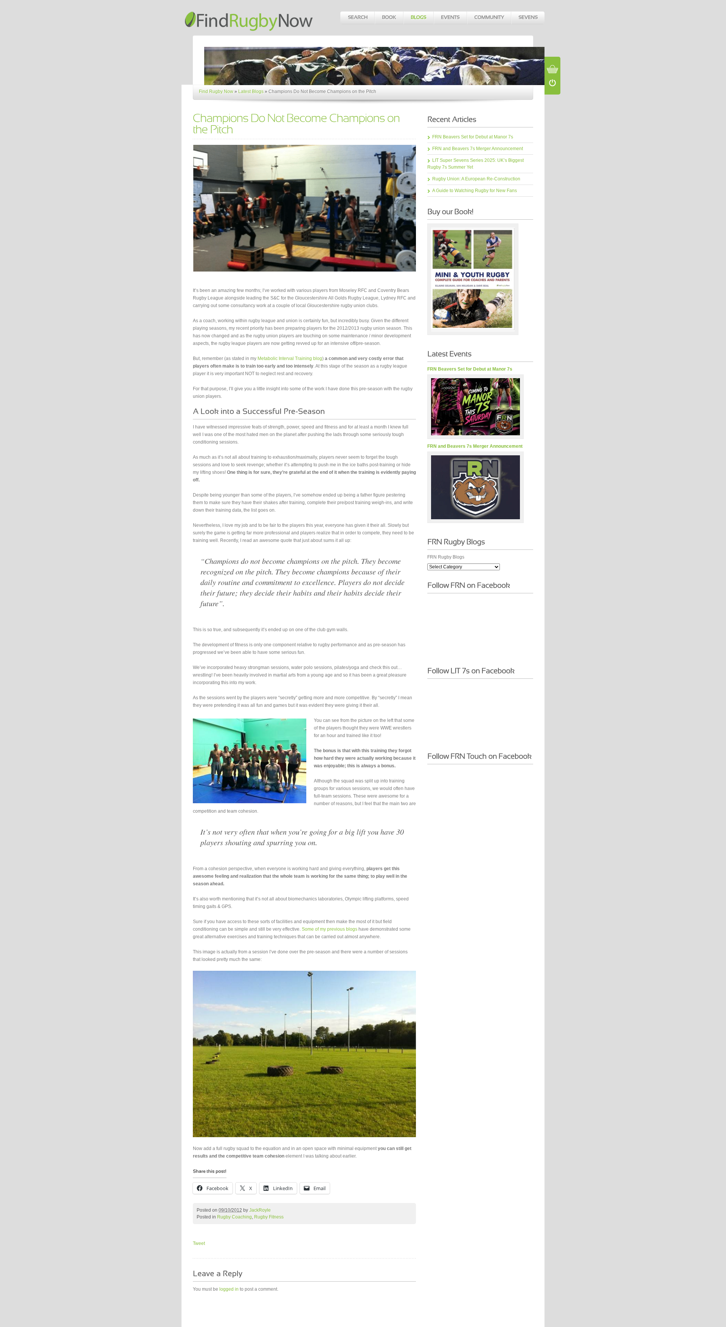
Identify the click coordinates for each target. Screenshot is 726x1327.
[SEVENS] (527, 17)
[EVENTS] (450, 17)
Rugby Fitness (269, 1217)
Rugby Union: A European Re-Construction (476, 179)
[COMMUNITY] (489, 17)
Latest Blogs (251, 91)
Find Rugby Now (216, 91)
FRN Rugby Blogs (445, 557)
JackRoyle (260, 1210)
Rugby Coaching (234, 1217)
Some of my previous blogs (329, 929)
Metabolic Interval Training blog (290, 358)
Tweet (199, 1243)
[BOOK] (388, 17)
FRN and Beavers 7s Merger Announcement (477, 148)
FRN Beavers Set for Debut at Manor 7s (472, 137)
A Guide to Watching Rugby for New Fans (474, 190)
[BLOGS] (418, 17)
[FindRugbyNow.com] (250, 17)
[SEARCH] (357, 17)
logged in (229, 1289)
